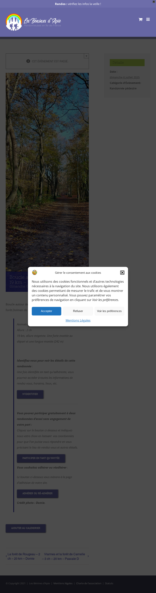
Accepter (46, 311)
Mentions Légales (78, 320)
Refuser (78, 311)
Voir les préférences (109, 311)
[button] (122, 272)
